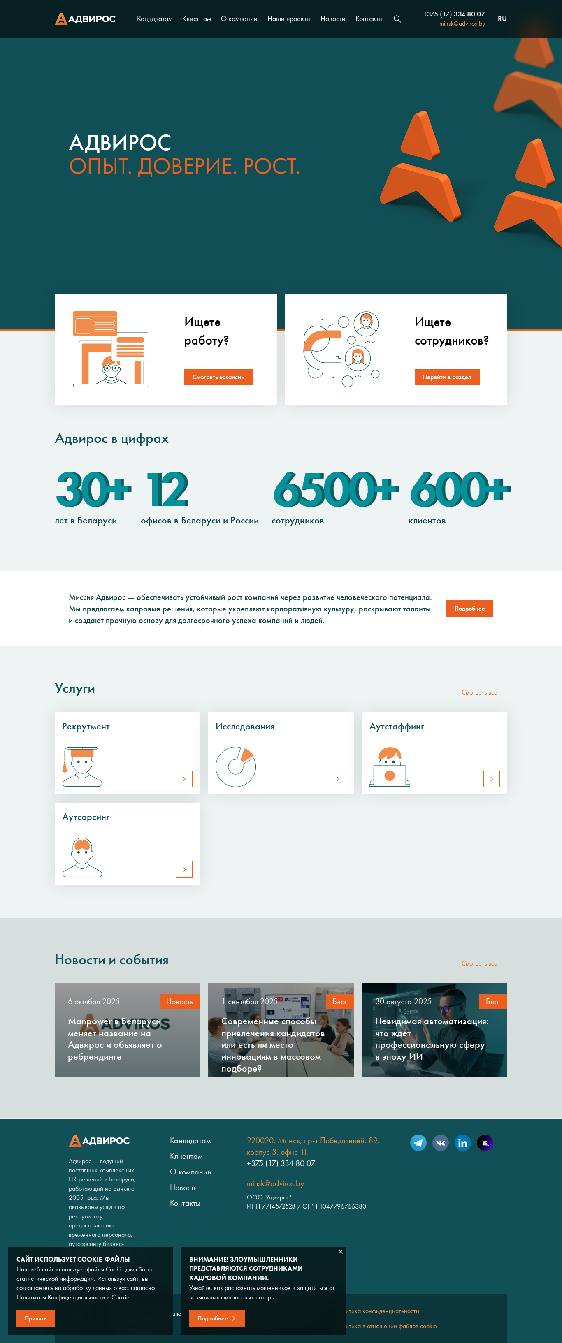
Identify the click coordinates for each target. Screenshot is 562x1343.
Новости (333, 18)
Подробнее (470, 608)
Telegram (418, 1143)
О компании (239, 18)
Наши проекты (289, 18)
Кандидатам (154, 18)
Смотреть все (479, 692)
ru (502, 19)
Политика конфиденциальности (377, 1311)
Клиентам (196, 18)
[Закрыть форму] (340, 1251)
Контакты (369, 18)
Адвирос (85, 19)
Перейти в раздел (447, 377)
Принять (35, 1318)
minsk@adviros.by (462, 24)
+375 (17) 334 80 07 (454, 14)
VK (440, 1143)
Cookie (120, 1297)
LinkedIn (463, 1143)
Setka (485, 1143)
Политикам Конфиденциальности (60, 1297)
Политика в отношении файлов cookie (386, 1326)
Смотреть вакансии (218, 377)
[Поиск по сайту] (397, 19)
